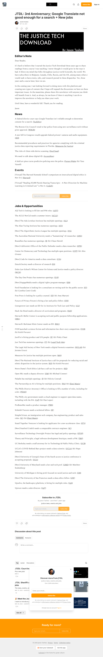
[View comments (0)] (22, 28)
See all (18, 613)
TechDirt (37, 121)
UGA (35, 459)
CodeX (50, 185)
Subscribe (86, 4)
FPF (66, 300)
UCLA (69, 448)
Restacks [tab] (28, 538)
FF (85, 287)
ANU (79, 236)
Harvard (26, 177)
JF (51, 337)
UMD (65, 464)
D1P (56, 277)
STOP (80, 433)
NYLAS (78, 347)
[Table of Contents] (2, 328)
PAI (63, 383)
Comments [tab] (19, 538)
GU (77, 305)
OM (46, 373)
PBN (51, 405)
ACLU (54, 215)
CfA (59, 259)
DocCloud (54, 151)
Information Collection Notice (51, 602)
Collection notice (64, 643)
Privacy (50, 643)
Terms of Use (61, 600)
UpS (70, 483)
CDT (75, 251)
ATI (60, 225)
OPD (79, 246)
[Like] (17, 28)
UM (79, 473)
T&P (81, 438)
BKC (57, 324)
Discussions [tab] (30, 563)
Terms (56, 643)
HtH (69, 311)
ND (65, 368)
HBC (17, 319)
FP (52, 295)
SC (22, 418)
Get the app (61, 648)
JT (46, 342)
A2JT (55, 210)
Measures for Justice (64, 146)
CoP (37, 400)
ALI (65, 220)
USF (73, 478)
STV (83, 423)
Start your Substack (46, 648)
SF (52, 410)
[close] (70, 569)
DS (53, 264)
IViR (83, 329)
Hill (17, 138)
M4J (59, 355)
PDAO (23, 392)
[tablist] (23, 538)
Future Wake (70, 161)
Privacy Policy (67, 602)
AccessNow (49, 156)
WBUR (32, 129)
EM (68, 282)
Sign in (96, 4)
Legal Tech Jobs (57, 342)
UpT (44, 488)
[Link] (12, 56)
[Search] (74, 4)
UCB (83, 443)
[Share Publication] (78, 4)
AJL (69, 231)
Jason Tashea (24, 22)
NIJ (50, 363)
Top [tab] (17, 563)
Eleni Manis (75, 383)
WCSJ (17, 272)
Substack (42, 653)
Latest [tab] (22, 563)
